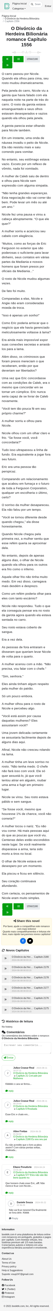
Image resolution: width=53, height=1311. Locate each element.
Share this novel (28, 921)
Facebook (9, 1285)
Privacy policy (9, 1266)
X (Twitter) (9, 1289)
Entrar (48, 6)
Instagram (9, 1297)
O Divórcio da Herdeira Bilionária (22, 18)
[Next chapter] (7, 65)
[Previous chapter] (7, 59)
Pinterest (9, 1293)
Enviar (9, 1057)
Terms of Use (8, 1262)
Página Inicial (19, 3)
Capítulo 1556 (12, 21)
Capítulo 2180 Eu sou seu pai (31, 1139)
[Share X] (30, 941)
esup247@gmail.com (22, 1274)
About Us (6, 1259)
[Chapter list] (19, 59)
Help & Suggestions (12, 1270)
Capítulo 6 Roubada (26, 1109)
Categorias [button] (18, 8)
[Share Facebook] (23, 941)
